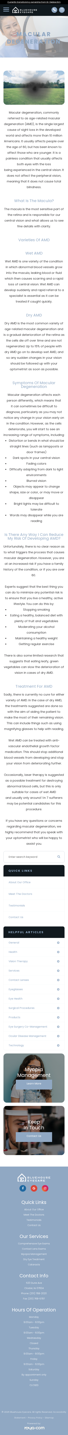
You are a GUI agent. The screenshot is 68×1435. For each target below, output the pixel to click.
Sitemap (49, 1417)
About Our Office (20, 882)
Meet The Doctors (20, 894)
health (13, 952)
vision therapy (18, 961)
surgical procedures (21, 1008)
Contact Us (16, 917)
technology (16, 1045)
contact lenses (19, 980)
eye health (15, 999)
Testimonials (17, 905)
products (14, 1017)
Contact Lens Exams (34, 1248)
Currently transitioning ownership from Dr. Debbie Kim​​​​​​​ (34, 2)
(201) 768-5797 (36, 1298)
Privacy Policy (35, 1417)
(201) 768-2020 (38, 1293)
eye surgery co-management (28, 1027)
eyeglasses (16, 989)
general (14, 942)
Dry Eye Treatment (34, 1259)
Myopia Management (34, 1254)
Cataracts (34, 1264)
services (14, 971)
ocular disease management (27, 1036)
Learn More (34, 1083)
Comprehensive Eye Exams (34, 1243)
